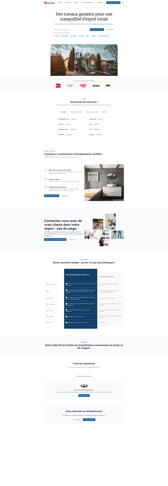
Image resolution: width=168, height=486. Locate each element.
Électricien (73, 36)
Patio (87, 36)
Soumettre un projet (89, 419)
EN (123, 2)
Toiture (57, 36)
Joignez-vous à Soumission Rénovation (55, 239)
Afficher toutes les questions (84, 376)
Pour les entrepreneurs (88, 2)
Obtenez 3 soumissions (113, 2)
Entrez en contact (84, 395)
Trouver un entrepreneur (51, 195)
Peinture (81, 36)
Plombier (94, 36)
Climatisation (64, 36)
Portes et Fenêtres (104, 36)
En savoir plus (109, 29)
